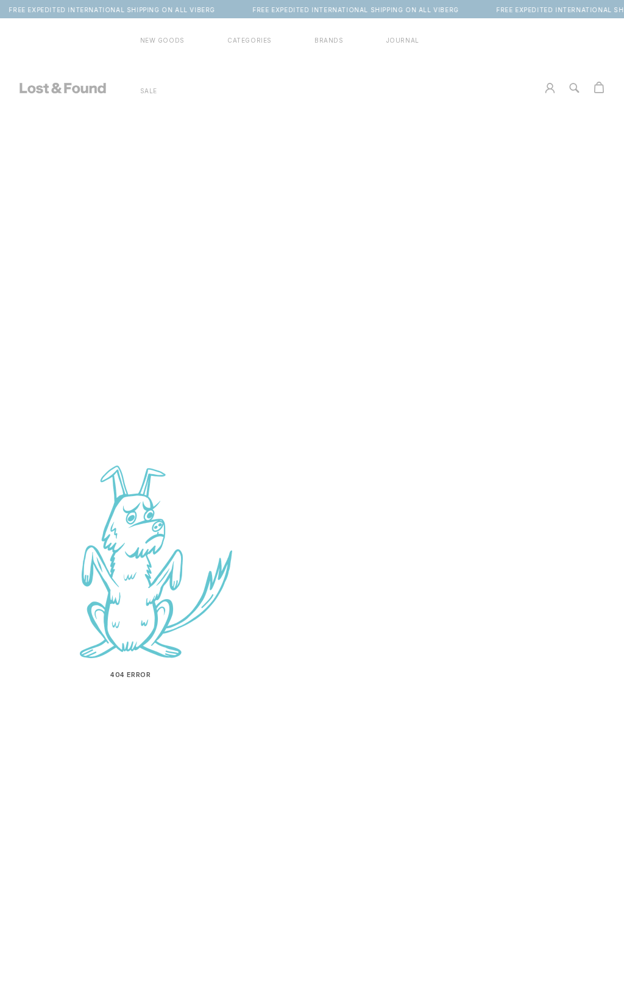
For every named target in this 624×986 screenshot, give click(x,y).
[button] (249, 40)
